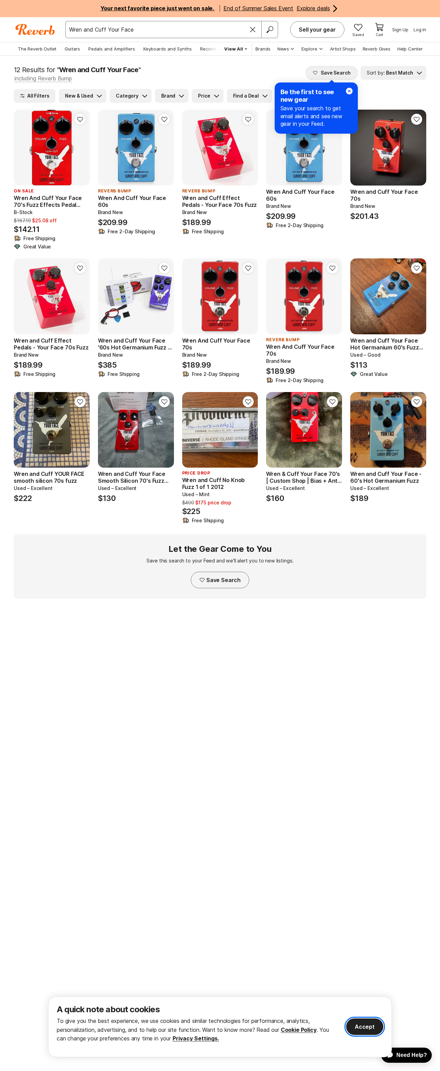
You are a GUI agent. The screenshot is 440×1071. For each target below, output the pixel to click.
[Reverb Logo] (35, 29)
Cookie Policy (299, 1029)
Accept (365, 1026)
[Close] (253, 29)
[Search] (269, 29)
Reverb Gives (376, 49)
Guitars (72, 49)
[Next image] (164, 147)
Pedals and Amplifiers (111, 49)
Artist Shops (343, 49)
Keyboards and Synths (167, 49)
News (283, 49)
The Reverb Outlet (37, 49)
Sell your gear (317, 29)
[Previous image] (107, 147)
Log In (420, 29)
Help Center (410, 49)
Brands (263, 49)
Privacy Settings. (196, 1038)
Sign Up (400, 29)
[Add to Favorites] (80, 119)
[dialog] (220, 1026)
